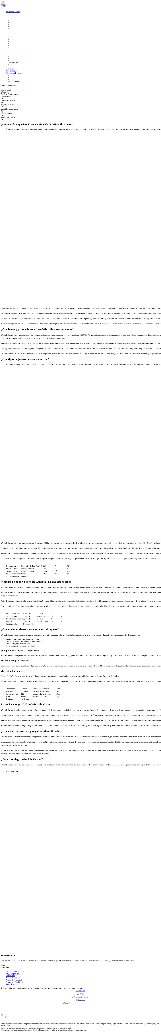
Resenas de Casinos (13, 12)
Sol (11, 54)
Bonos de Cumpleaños (18, 79)
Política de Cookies (13, 978)
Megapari (13, 41)
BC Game (14, 16)
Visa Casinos (10, 69)
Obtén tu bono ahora (8, 86)
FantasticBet (15, 31)
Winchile (13, 60)
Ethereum (14, 65)
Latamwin (14, 39)
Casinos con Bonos (13, 73)
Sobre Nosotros (11, 984)
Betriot (12, 22)
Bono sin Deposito (17, 77)
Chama (13, 27)
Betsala (13, 24)
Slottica (13, 52)
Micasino (13, 46)
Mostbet (13, 48)
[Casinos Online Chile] (3, 6)
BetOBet (13, 20)
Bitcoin (13, 67)
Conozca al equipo (13, 82)
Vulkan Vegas (15, 58)
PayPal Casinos (11, 71)
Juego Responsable (13, 974)
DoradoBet (14, 29)
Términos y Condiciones (15, 982)
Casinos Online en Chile (15, 971)
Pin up (12, 50)
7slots (12, 14)
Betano (13, 18)
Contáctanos (10, 976)
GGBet (13, 33)
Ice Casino (14, 37)
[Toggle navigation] (3, 3)
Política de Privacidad (14, 980)
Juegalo (13, 35)
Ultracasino (14, 56)
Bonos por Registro (17, 75)
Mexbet (13, 43)
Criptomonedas (11, 62)
